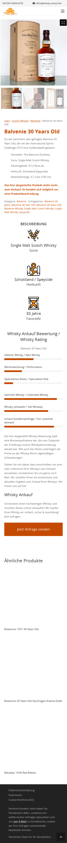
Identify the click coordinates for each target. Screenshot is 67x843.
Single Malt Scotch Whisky (39, 208)
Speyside (24, 212)
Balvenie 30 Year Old (23, 205)
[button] (62, 11)
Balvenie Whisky (13, 208)
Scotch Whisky (20, 120)
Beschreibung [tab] (33, 224)
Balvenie (35, 120)
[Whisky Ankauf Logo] (10, 11)
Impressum (15, 795)
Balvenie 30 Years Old (48, 205)
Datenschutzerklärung (22, 790)
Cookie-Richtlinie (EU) (21, 799)
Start (7, 120)
